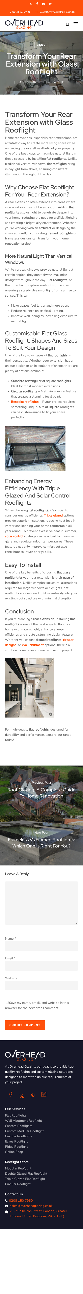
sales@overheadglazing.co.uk (31, 1206)
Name (10, 938)
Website (11, 978)
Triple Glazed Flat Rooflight (25, 1179)
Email (10, 958)
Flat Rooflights (16, 1115)
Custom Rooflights (18, 1126)
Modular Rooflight (18, 1168)
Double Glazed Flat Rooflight (26, 1173)
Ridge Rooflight (16, 1146)
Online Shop (14, 1152)
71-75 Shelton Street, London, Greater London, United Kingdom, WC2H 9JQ (38, 1213)
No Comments (55, 82)
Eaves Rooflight (16, 1141)
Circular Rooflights (18, 1136)
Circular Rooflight (18, 1184)
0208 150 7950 (21, 1200)
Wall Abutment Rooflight (23, 1121)
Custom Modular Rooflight (24, 1131)
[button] (76, 24)
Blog (41, 45)
